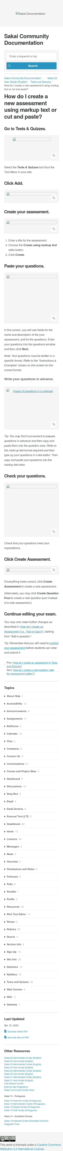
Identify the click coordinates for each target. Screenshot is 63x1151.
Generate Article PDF (18, 1031)
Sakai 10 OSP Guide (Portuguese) (20, 1110)
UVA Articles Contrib (13, 1083)
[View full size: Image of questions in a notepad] (31, 408)
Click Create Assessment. (27, 559)
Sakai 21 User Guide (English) (18, 1080)
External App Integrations (16, 1086)
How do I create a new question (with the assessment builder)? (30, 671)
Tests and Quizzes (40, 81)
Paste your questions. (24, 265)
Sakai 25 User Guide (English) (18, 1061)
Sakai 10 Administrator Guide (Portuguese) (24, 1103)
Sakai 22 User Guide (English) (18, 1073)
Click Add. (13, 183)
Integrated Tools (11, 1123)
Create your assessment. (26, 211)
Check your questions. (25, 475)
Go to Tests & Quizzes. (25, 128)
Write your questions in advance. (29, 379)
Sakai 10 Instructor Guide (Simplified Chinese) (26, 1120)
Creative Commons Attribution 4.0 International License (30, 1147)
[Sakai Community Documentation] (30, 14)
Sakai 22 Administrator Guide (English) (22, 1070)
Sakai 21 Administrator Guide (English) (22, 1076)
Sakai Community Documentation (22, 78)
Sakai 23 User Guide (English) (18, 1067)
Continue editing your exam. (30, 613)
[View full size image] (31, 148)
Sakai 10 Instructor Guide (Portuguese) (22, 1100)
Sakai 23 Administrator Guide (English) (22, 1064)
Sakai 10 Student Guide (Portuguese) (22, 1106)
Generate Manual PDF (18, 1037)
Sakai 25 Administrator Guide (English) (22, 1057)
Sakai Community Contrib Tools (19, 1089)
